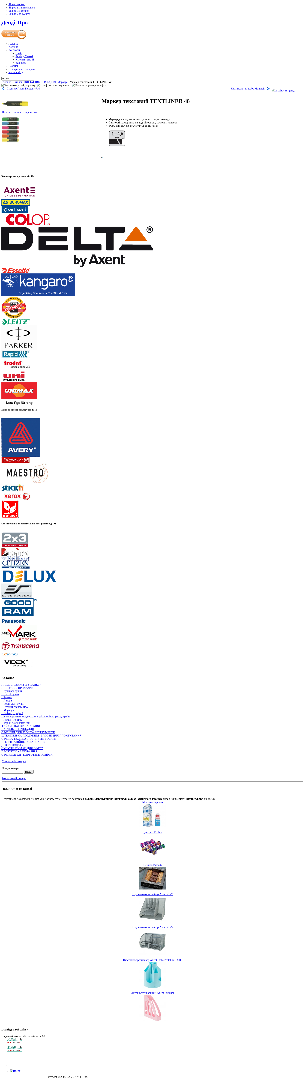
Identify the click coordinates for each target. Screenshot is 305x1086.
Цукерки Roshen (152, 832)
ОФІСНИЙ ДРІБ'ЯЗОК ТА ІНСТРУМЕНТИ (28, 732)
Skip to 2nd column (19, 13)
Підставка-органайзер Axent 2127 (152, 894)
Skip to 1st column (18, 10)
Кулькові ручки (11, 690)
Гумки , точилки (12, 719)
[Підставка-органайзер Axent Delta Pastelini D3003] (152, 987)
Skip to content (16, 4)
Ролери (6, 697)
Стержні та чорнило (14, 706)
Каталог (17, 81)
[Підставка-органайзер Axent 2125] (152, 954)
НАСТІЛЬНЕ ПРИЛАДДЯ (17, 729)
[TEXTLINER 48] (10, 142)
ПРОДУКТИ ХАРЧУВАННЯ (19, 751)
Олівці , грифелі (12, 713)
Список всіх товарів (14, 761)
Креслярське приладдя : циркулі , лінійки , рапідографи (35, 716)
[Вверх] (15, 1070)
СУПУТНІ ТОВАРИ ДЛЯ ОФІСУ (22, 748)
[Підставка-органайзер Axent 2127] (152, 921)
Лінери (6, 700)
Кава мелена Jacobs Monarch (248, 88)
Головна (6, 81)
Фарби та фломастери (15, 722)
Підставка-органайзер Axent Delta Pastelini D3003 (152, 959)
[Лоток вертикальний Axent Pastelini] (152, 1020)
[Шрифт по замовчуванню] (53, 85)
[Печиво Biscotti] (152, 888)
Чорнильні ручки (12, 703)
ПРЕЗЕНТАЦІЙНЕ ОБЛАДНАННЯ (23, 741)
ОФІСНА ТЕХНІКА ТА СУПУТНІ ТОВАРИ (28, 738)
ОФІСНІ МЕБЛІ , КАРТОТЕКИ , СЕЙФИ (27, 754)
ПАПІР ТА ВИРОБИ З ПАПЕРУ (21, 684)
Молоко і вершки (152, 802)
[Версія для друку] (283, 89)
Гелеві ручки (10, 694)
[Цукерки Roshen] (152, 859)
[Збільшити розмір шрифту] (89, 85)
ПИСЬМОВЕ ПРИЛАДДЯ (40, 81)
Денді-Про (14, 22)
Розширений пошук (14, 778)
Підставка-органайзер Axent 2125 (152, 927)
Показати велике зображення (19, 112)
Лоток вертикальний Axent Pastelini (152, 992)
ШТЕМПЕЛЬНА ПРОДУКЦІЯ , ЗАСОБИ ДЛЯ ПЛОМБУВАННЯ (41, 735)
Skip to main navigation (21, 7)
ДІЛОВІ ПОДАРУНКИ (15, 745)
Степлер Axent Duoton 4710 (23, 88)
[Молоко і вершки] (152, 826)
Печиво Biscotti (152, 865)
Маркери (63, 81)
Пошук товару (10, 768)
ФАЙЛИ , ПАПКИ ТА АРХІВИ (20, 725)
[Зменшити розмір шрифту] (18, 85)
